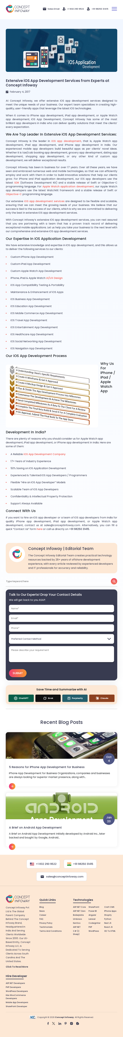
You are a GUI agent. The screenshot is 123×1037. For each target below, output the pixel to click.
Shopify (108, 915)
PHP (90, 927)
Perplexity (77, 698)
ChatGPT (23, 698)
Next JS (107, 923)
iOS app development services (44, 201)
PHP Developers (13, 987)
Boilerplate (78, 915)
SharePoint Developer (16, 1006)
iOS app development (66, 141)
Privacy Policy (45, 923)
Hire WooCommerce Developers (16, 997)
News (42, 911)
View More (61, 760)
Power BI (93, 911)
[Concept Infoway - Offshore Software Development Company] (18, 9)
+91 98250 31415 (100, 8)
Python (107, 919)
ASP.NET (77, 927)
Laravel (92, 919)
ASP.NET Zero (79, 911)
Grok (50, 698)
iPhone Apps (110, 911)
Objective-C (14, 194)
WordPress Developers (17, 991)
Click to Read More (17, 966)
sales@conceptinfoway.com (64, 876)
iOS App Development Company (45, 454)
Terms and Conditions (50, 931)
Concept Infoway (64, 1017)
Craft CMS (109, 907)
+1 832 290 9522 (75, 8)
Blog (41, 907)
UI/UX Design (54, 278)
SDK (16, 182)
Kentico (77, 923)
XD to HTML (109, 931)
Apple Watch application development (68, 186)
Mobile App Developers (17, 1002)
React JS (108, 927)
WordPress (94, 931)
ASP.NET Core (79, 907)
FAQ (41, 919)
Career (42, 915)
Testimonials (46, 927)
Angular (92, 915)
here (39, 529)
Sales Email (54, 8)
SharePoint (94, 907)
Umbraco (77, 919)
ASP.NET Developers (15, 983)
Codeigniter (94, 923)
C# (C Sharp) (76, 933)
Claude (104, 698)
